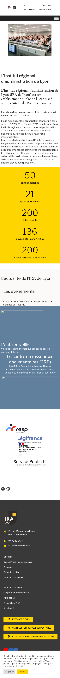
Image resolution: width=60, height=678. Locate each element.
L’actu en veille (15, 344)
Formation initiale (11, 572)
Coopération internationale (16, 592)
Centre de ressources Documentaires (31, 628)
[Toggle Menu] (56, 18)
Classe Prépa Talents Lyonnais (17, 562)
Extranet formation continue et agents (32, 636)
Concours (8, 567)
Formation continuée (13, 577)
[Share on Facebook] (3, 488)
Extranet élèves (20, 619)
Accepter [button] (22, 671)
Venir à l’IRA (9, 598)
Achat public (9, 608)
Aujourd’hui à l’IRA (12, 603)
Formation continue (12, 587)
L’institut (7, 557)
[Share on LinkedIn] (8, 488)
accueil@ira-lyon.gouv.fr (19, 545)
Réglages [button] (9, 671)
